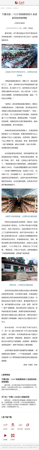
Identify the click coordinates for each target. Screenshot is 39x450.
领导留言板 (27, 429)
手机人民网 (20, 429)
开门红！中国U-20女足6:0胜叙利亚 (15, 397)
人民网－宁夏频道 (28, 28)
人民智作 (12, 439)
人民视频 (5, 439)
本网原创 (15, 8)
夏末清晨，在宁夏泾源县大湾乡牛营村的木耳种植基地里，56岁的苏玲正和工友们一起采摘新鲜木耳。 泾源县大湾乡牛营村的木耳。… (19, 387)
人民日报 (5, 429)
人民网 (2, 8)
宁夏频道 (8, 8)
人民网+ (12, 429)
